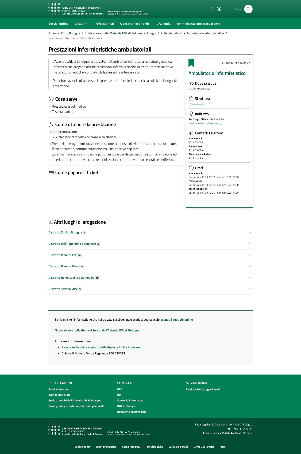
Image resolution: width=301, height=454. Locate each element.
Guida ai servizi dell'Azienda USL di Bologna (113, 33)
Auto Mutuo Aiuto (59, 395)
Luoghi (151, 33)
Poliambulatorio (171, 33)
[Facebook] (210, 9)
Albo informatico (106, 446)
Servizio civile (155, 446)
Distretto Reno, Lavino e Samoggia (73, 277)
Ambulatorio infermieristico (205, 33)
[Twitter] (217, 9)
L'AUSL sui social (204, 446)
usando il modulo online (176, 319)
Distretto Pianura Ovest (65, 266)
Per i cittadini (60, 382)
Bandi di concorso (59, 389)
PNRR (222, 446)
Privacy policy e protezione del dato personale (76, 406)
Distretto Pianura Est (64, 255)
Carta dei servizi (178, 446)
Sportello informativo (130, 400)
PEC (119, 389)
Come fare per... (131, 446)
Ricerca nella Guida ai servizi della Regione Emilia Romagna (101, 347)
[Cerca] (248, 9)
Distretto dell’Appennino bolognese (73, 243)
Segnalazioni (197, 382)
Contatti (124, 382)
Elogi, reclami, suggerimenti (203, 389)
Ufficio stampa (126, 406)
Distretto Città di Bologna (66, 232)
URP (119, 395)
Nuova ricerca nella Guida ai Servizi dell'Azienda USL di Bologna (97, 330)
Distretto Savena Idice (64, 289)
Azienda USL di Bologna (64, 33)
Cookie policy (83, 446)
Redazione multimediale (131, 411)
